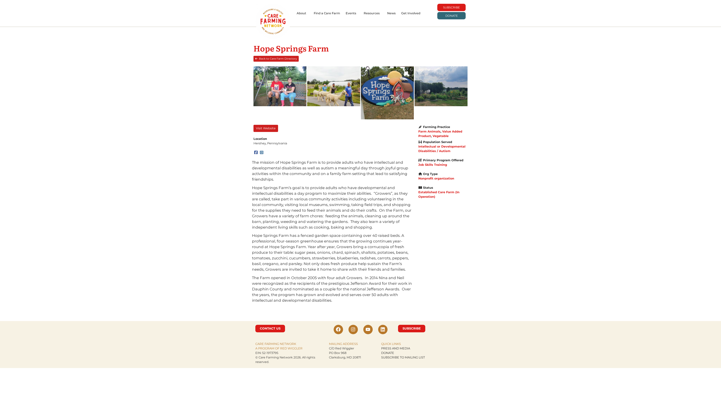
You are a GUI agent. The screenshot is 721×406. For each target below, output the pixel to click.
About (301, 13)
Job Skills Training (432, 165)
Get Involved (410, 13)
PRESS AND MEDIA (395, 348)
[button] (302, 13)
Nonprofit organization (436, 178)
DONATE (387, 353)
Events (351, 13)
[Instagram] (261, 152)
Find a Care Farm (327, 13)
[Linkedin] (383, 329)
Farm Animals (429, 131)
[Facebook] (256, 152)
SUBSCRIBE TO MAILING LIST (403, 357)
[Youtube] (368, 329)
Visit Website (266, 128)
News (391, 13)
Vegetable (441, 136)
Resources (372, 13)
